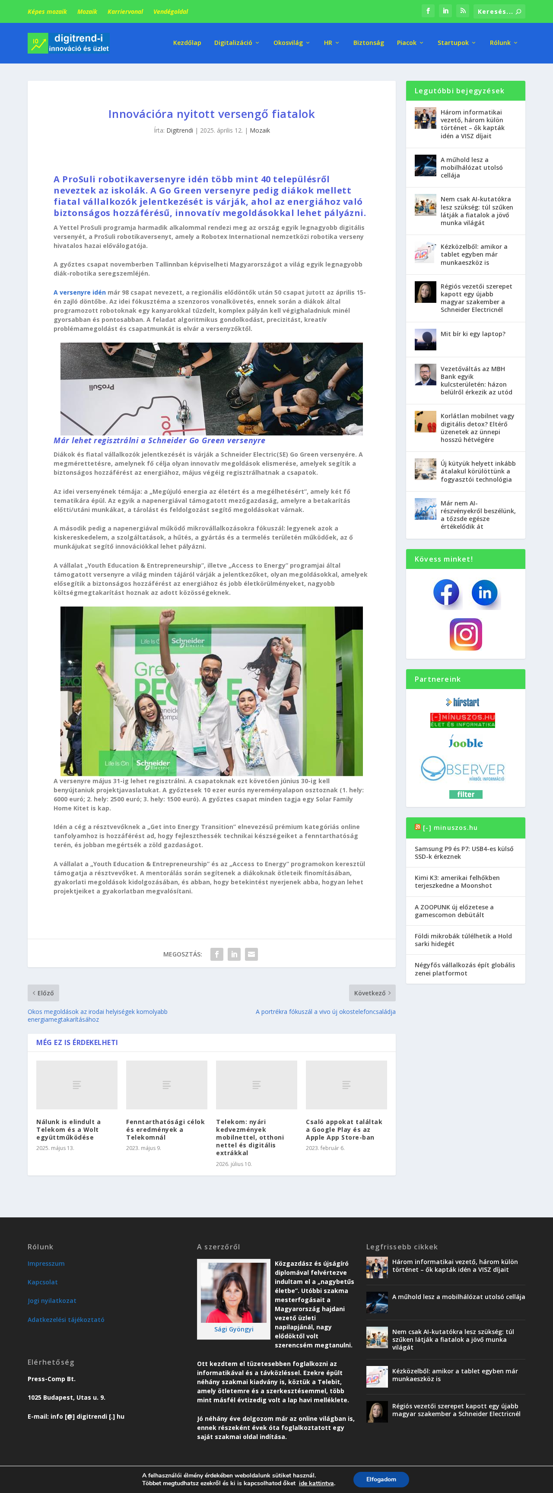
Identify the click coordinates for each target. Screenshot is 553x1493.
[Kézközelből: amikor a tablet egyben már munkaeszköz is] (425, 252)
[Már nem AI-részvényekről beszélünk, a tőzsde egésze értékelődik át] (425, 509)
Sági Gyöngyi (234, 1329)
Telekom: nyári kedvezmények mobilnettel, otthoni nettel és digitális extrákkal (250, 1137)
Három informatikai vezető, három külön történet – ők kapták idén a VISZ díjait (473, 124)
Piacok (406, 43)
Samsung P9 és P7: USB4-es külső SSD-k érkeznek (464, 853)
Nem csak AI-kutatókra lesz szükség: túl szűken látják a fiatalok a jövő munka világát (477, 211)
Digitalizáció (233, 43)
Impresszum (46, 1263)
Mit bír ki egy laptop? (473, 334)
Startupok (453, 43)
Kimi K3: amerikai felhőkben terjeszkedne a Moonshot (457, 881)
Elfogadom (381, 1479)
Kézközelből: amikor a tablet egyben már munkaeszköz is (474, 254)
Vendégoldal (170, 11)
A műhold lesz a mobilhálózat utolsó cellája (472, 167)
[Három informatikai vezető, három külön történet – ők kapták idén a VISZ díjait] (425, 118)
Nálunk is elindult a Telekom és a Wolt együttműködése (68, 1129)
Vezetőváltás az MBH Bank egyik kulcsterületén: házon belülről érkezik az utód (476, 381)
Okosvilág (288, 43)
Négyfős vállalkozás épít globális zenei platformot (465, 969)
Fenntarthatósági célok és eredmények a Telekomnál (165, 1129)
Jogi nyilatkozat (52, 1300)
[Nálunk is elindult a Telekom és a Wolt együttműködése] (77, 1085)
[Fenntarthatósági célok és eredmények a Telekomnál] (166, 1085)
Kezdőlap (187, 43)
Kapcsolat (43, 1282)
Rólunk (500, 43)
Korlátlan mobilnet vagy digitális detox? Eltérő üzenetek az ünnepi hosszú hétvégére (478, 428)
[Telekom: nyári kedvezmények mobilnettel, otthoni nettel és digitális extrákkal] (256, 1085)
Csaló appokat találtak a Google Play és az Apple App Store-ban (344, 1129)
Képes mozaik (47, 11)
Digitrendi (179, 130)
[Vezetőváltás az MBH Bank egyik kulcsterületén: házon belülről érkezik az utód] (425, 374)
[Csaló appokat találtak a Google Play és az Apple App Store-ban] (346, 1085)
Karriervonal (125, 11)
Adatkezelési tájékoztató (66, 1319)
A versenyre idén (80, 292)
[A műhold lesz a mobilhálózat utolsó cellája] (425, 165)
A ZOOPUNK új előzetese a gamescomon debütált (454, 911)
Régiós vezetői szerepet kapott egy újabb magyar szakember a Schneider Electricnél (476, 298)
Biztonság (368, 43)
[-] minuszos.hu (450, 827)
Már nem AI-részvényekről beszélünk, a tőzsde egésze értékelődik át (478, 515)
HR (328, 43)
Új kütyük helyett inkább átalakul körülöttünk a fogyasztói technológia (478, 471)
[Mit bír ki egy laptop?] (425, 339)
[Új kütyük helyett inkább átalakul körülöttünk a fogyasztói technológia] (425, 469)
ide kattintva (316, 1483)
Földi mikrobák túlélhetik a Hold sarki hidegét (463, 940)
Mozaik (87, 11)
